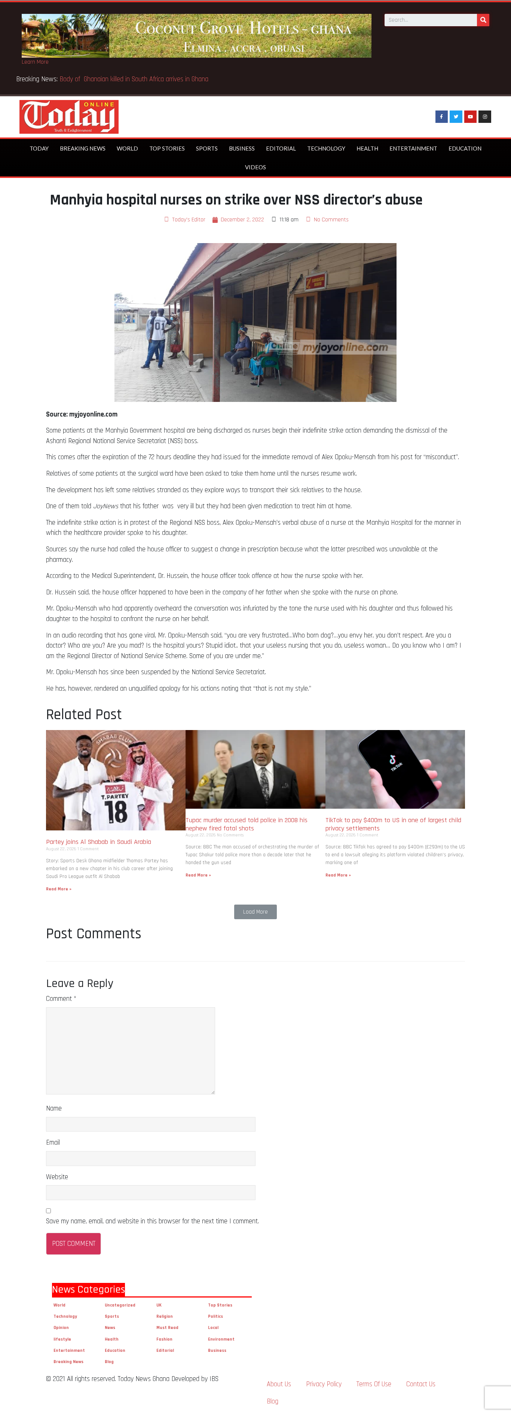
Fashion (164, 1339)
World (127, 148)
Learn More (35, 62)
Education (465, 148)
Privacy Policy (324, 1384)
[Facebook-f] (441, 116)
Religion (164, 1316)
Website (57, 1177)
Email (53, 1142)
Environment (221, 1339)
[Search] (483, 20)
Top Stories (167, 148)
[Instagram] (484, 116)
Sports (207, 148)
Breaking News (82, 148)
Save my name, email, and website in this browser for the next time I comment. (152, 1221)
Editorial (281, 148)
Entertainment (413, 148)
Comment (61, 998)
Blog (109, 1362)
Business (242, 148)
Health (367, 148)
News (110, 1327)
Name (54, 1108)
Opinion (61, 1327)
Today (39, 148)
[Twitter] (456, 116)
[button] (255, 912)
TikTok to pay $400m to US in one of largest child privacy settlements (393, 824)
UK (159, 1305)
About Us (279, 1384)
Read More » (58, 889)
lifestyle (62, 1339)
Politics (215, 1316)
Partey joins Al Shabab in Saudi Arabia (98, 842)
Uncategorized (120, 1305)
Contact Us (420, 1384)
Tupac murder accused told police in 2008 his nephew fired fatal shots (246, 824)
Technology (326, 148)
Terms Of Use (374, 1384)
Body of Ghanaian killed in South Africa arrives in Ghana (134, 79)
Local (213, 1327)
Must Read (167, 1327)
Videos (255, 167)
